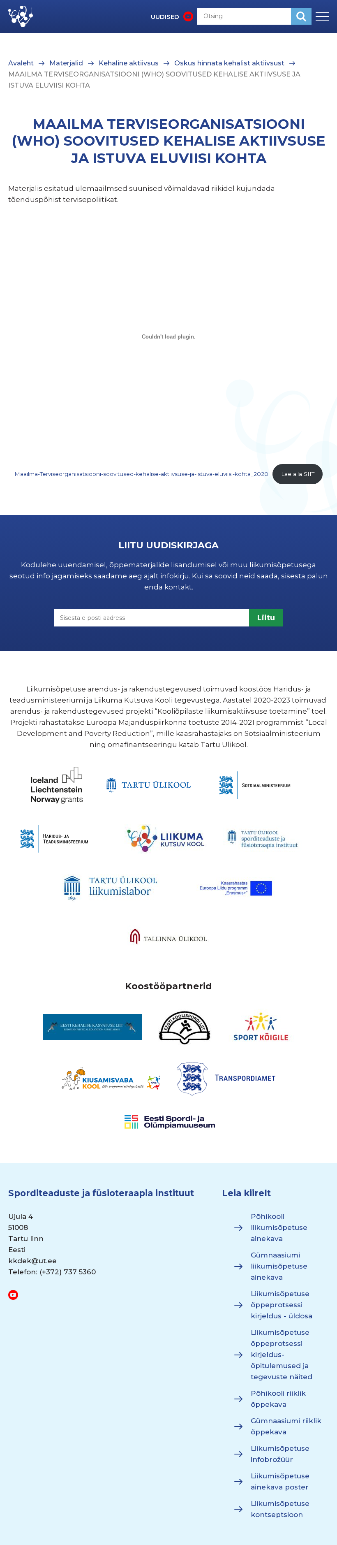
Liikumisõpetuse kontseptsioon (280, 1509)
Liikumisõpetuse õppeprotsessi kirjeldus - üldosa (281, 1305)
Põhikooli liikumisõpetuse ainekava (279, 1227)
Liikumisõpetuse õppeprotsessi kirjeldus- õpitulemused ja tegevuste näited (281, 1354)
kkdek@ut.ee (32, 1261)
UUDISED (165, 17)
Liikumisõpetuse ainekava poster (280, 1481)
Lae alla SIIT (297, 474)
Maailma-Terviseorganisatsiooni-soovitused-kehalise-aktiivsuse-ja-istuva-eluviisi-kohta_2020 (141, 474)
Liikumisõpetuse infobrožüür (280, 1454)
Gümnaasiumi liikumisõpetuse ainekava (279, 1266)
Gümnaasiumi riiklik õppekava (286, 1426)
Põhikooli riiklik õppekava (278, 1398)
